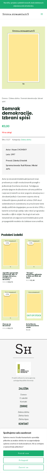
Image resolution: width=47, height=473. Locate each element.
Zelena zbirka (14, 98)
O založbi (23, 398)
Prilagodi (23, 460)
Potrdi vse (23, 453)
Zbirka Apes (24, 419)
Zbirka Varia (23, 415)
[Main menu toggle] (41, 14)
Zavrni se (23, 467)
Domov (5, 98)
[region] (23, 450)
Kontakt (23, 402)
